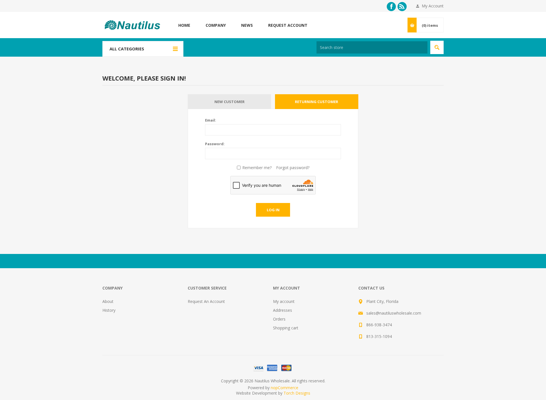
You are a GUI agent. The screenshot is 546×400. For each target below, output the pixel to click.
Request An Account (206, 301)
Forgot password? (292, 167)
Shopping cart (285, 328)
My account (284, 301)
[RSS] (402, 6)
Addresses (282, 310)
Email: (210, 120)
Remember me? (257, 167)
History (108, 310)
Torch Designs (297, 393)
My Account (433, 6)
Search (437, 47)
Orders (279, 319)
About (107, 301)
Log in (273, 209)
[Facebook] (391, 6)
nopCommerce (284, 387)
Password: (215, 143)
